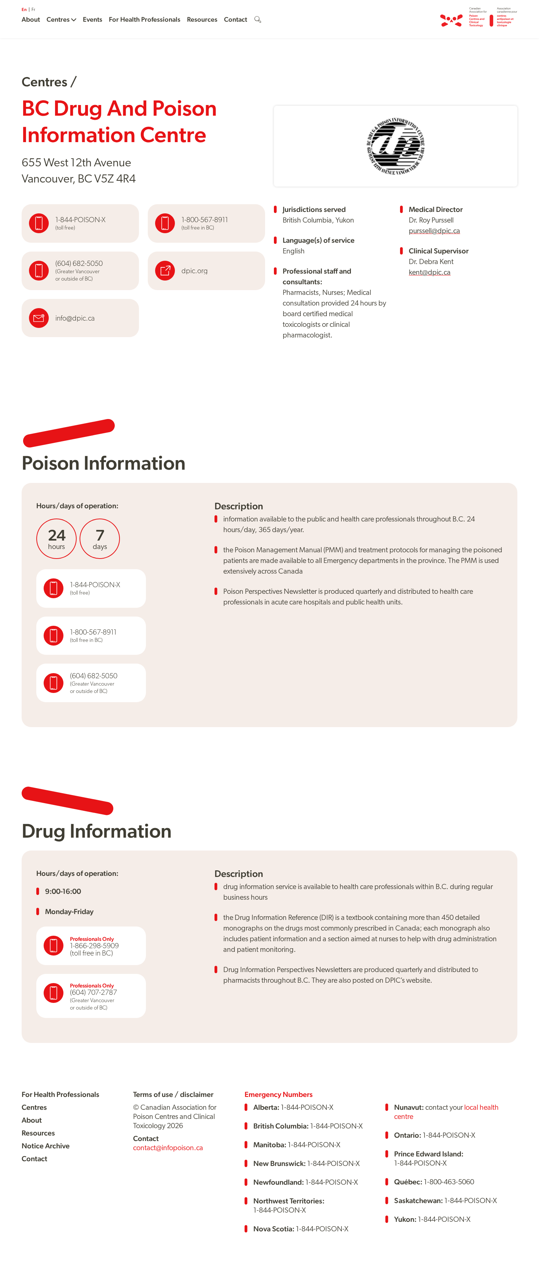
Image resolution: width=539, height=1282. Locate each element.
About (31, 19)
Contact (235, 19)
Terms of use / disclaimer (173, 1094)
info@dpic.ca (75, 318)
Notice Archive (46, 1145)
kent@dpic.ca (430, 272)
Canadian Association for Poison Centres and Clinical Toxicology (478, 19)
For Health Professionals (144, 19)
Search (257, 19)
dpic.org (195, 270)
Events (92, 19)
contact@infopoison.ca (168, 1147)
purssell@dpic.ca (434, 230)
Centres (58, 19)
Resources (202, 19)
